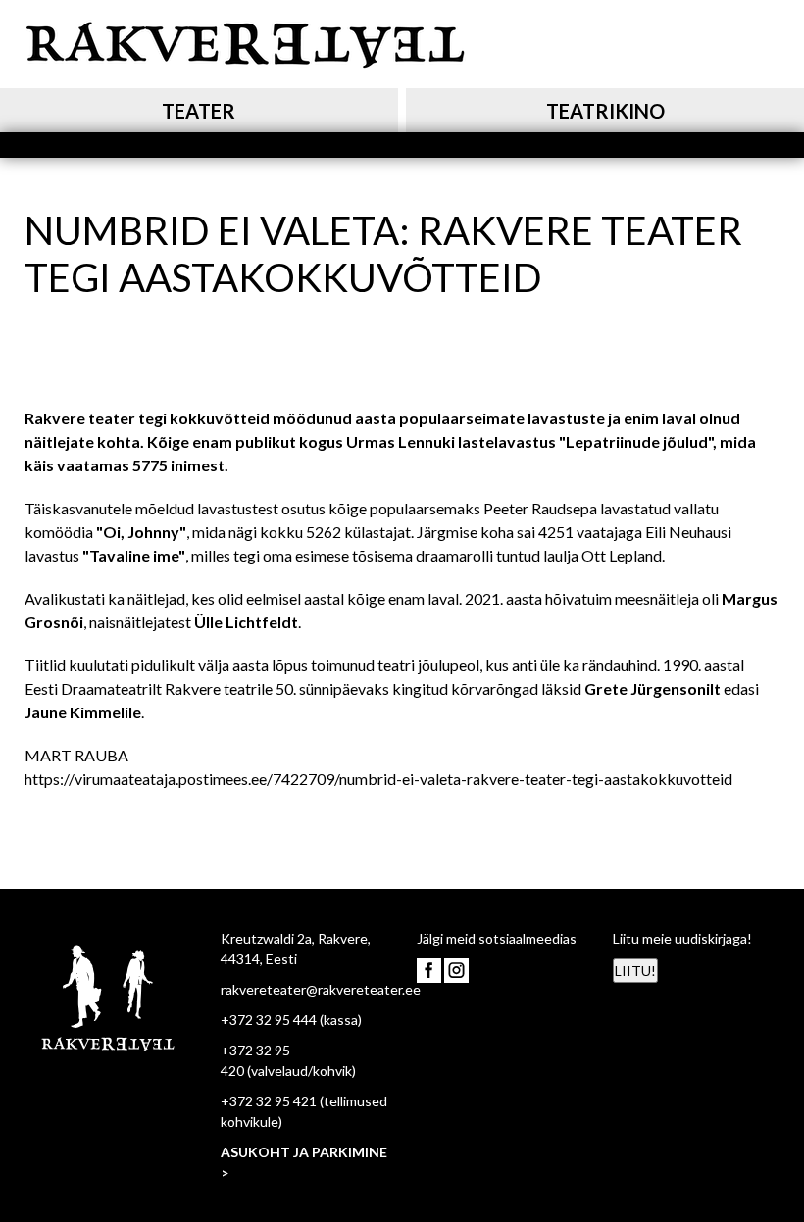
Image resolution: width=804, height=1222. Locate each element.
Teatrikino (605, 110)
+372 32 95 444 (269, 1019)
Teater (198, 110)
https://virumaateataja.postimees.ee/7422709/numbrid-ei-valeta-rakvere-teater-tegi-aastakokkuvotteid (378, 778)
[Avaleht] (245, 41)
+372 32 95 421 (269, 1101)
